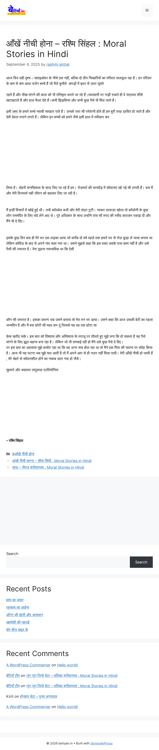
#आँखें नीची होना (23, 454)
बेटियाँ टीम (13, 675)
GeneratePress (101, 743)
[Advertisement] (79, 154)
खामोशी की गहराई (17, 622)
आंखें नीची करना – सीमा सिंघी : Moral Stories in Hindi (52, 461)
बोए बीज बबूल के (17, 630)
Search (12, 554)
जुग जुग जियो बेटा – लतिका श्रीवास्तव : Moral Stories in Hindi (71, 675)
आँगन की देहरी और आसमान (24, 615)
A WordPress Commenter (28, 665)
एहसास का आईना (17, 607)
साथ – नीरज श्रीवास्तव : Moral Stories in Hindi (48, 467)
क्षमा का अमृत (14, 600)
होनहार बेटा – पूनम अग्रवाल (38, 696)
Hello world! (67, 665)
